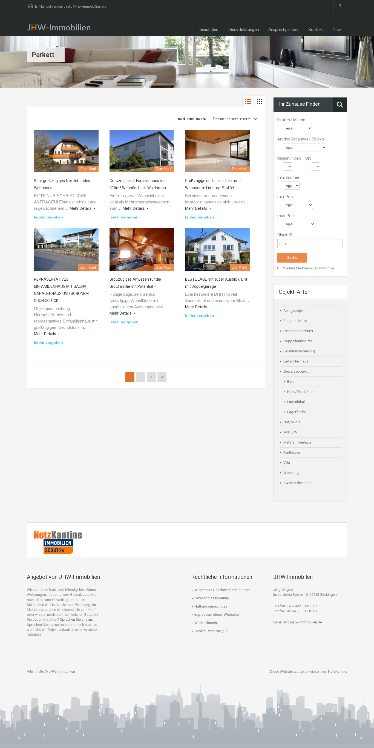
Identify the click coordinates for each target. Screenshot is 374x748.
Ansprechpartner (283, 29)
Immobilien (208, 29)
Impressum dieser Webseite (216, 614)
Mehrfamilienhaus (297, 442)
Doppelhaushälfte (297, 341)
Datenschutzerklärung (211, 598)
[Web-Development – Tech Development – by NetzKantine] (58, 534)
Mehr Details (81, 208)
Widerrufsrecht (206, 623)
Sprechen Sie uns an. (76, 619)
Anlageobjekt (294, 311)
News (337, 29)
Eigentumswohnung (299, 351)
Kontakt (315, 29)
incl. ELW (290, 432)
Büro (291, 381)
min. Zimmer (288, 177)
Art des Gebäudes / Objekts (301, 139)
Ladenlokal (296, 402)
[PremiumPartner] (58, 546)
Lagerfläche (296, 412)
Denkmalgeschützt (298, 331)
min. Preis (285, 196)
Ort (308, 158)
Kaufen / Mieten (291, 120)
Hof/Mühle (291, 422)
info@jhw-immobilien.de (86, 6)
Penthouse (291, 452)
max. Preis (286, 216)
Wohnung (291, 473)
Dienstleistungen (243, 29)
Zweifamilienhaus (297, 483)
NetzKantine (337, 671)
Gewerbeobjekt (295, 371)
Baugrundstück (295, 321)
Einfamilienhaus (295, 361)
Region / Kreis (289, 158)
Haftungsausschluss (210, 606)
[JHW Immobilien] (60, 28)
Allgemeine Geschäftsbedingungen (222, 590)
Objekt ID (285, 235)
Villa (286, 463)
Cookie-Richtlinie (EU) (211, 631)
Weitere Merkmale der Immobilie (308, 268)
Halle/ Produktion (301, 392)
